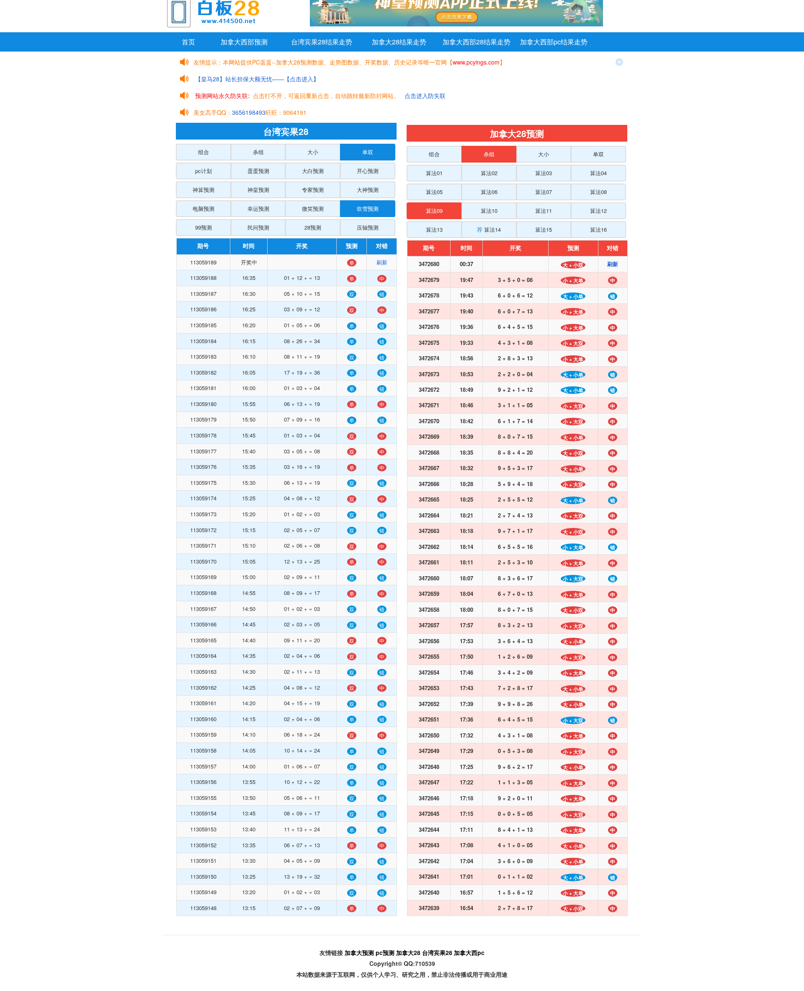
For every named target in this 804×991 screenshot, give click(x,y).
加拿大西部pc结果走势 (554, 42)
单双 (367, 152)
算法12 (598, 211)
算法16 (598, 229)
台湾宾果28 (437, 952)
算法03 (543, 173)
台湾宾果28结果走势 (321, 42)
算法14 (489, 229)
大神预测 (368, 190)
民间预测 (258, 227)
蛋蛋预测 (258, 171)
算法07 (543, 192)
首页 (188, 42)
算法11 (543, 211)
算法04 (598, 173)
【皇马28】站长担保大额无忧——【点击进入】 (257, 79)
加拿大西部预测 (244, 42)
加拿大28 (408, 952)
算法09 (434, 211)
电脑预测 (203, 208)
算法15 (543, 229)
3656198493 (248, 112)
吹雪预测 (368, 208)
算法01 (434, 173)
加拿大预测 (359, 952)
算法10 (489, 211)
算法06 (489, 192)
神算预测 (203, 190)
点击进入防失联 (425, 95)
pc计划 (203, 171)
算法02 (489, 173)
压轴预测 (368, 227)
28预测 (312, 227)
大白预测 (313, 171)
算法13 (434, 229)
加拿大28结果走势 (399, 42)
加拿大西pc (469, 952)
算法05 (434, 192)
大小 (312, 152)
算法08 (598, 192)
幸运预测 (258, 208)
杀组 (258, 152)
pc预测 (385, 952)
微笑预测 (313, 208)
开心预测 (368, 171)
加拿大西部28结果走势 (476, 42)
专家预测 (313, 190)
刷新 (381, 262)
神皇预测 (258, 190)
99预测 (203, 227)
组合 (203, 152)
